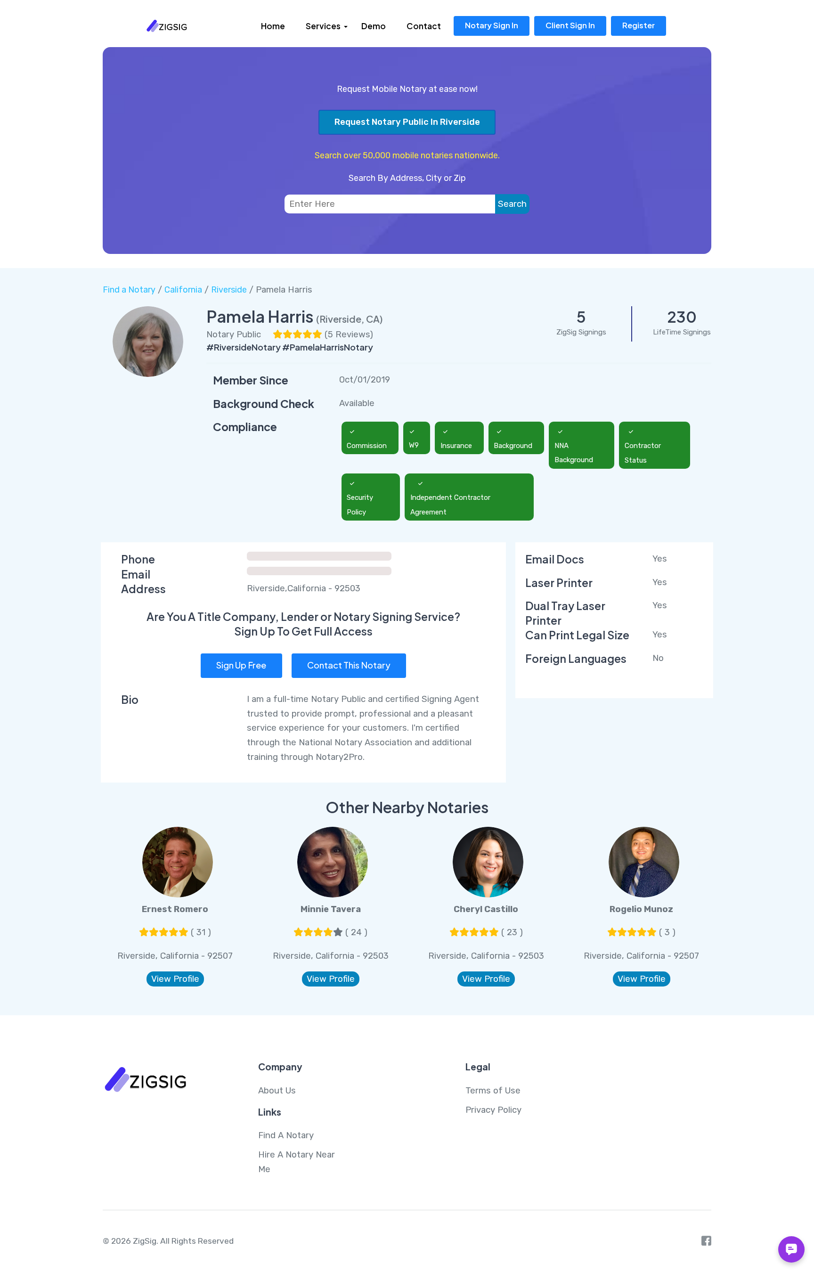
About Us (277, 1090)
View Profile (175, 979)
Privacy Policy (493, 1110)
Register (638, 25)
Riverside (229, 290)
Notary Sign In (491, 25)
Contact (424, 26)
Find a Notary (129, 290)
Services (323, 26)
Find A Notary (286, 1135)
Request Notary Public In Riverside (407, 122)
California (183, 290)
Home (273, 26)
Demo (373, 26)
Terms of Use (493, 1090)
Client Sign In (570, 25)
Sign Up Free (241, 665)
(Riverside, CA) (349, 319)
